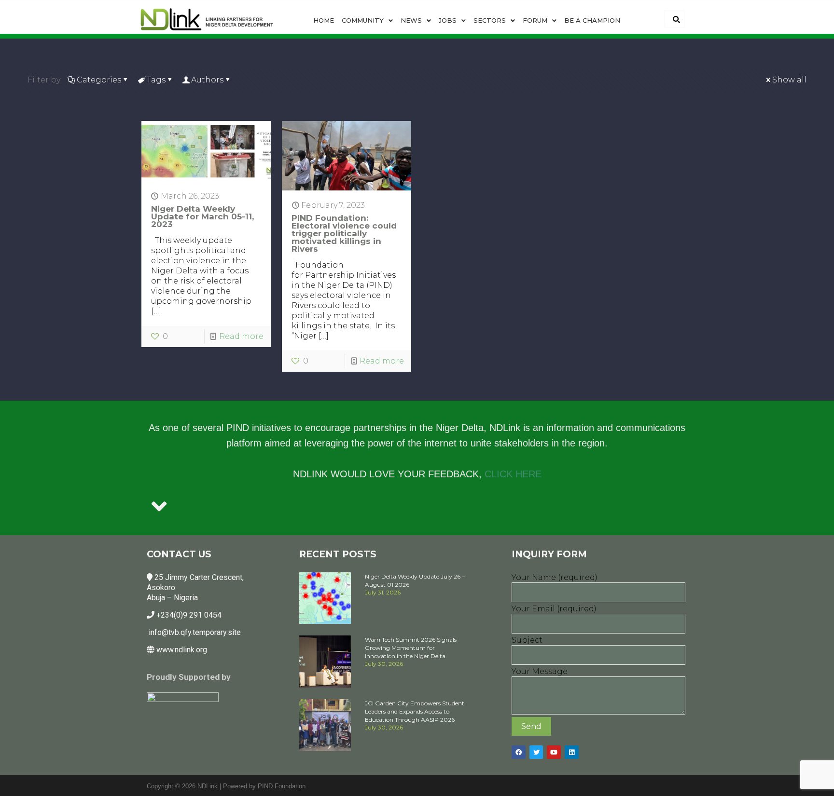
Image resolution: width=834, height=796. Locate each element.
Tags (156, 79)
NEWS (411, 20)
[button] (367, 20)
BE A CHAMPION (592, 20)
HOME (323, 20)
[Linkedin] (572, 752)
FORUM (535, 20)
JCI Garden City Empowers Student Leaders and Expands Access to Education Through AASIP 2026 (414, 711)
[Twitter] (536, 752)
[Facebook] (519, 752)
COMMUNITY (363, 20)
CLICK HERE (513, 474)
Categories (99, 79)
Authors (207, 79)
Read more (241, 336)
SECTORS (489, 20)
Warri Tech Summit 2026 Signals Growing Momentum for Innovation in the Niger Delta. (411, 648)
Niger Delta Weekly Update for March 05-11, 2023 (202, 216)
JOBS (448, 20)
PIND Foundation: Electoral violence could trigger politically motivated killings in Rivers (344, 233)
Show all (789, 79)
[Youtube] (554, 752)
